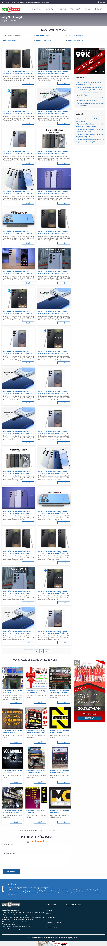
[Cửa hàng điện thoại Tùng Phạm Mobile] (60, 678)
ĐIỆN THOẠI (61, 9)
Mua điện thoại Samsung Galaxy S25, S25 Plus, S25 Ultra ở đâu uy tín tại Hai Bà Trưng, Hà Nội (53, 512)
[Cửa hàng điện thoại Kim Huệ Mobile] (12, 718)
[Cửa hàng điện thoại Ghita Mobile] (12, 678)
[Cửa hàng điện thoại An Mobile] (36, 798)
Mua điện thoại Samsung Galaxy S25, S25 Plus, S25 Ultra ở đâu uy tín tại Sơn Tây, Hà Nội (53, 392)
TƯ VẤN (87, 9)
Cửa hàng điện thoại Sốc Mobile (12, 772)
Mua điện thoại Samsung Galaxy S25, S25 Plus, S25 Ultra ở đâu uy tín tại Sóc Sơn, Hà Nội (53, 153)
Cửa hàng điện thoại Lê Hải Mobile (36, 692)
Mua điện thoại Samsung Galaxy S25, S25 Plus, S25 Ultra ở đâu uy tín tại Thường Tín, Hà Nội (53, 73)
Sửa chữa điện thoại (75, 40)
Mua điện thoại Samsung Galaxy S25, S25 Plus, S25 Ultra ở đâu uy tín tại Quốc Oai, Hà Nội (18, 193)
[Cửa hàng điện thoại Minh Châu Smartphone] (60, 798)
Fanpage (102, 2)
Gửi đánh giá (11, 871)
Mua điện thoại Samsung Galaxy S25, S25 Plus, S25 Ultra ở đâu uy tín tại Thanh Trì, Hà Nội (18, 113)
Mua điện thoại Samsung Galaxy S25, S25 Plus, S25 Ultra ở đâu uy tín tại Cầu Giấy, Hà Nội (53, 552)
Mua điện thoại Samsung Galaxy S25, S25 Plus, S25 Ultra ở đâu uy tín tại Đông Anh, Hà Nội (53, 312)
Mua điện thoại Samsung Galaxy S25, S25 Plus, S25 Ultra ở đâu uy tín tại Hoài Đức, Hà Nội (53, 273)
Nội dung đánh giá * (9, 853)
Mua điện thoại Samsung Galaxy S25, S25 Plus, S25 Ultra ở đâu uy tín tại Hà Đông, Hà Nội (18, 472)
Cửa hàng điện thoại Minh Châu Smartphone (59, 812)
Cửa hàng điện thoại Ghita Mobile (12, 692)
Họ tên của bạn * (8, 844)
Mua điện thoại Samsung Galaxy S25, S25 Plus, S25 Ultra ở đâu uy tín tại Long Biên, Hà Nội (18, 592)
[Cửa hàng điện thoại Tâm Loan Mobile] (36, 758)
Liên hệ (48, 913)
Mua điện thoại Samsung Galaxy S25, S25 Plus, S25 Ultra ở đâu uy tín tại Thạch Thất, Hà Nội (18, 153)
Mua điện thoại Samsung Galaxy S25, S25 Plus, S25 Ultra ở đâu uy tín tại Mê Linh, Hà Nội (18, 273)
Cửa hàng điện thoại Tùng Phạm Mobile (59, 692)
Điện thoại (14, 21)
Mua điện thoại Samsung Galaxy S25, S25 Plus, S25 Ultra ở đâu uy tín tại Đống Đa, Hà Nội (18, 552)
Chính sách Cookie (52, 928)
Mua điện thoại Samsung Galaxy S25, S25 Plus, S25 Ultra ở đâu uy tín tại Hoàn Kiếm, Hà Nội (18, 632)
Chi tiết (28, 83)
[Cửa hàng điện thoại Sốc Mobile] (12, 758)
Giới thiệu (49, 910)
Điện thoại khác (9, 40)
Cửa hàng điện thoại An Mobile (36, 812)
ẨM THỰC (49, 9)
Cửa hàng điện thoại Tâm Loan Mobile (36, 772)
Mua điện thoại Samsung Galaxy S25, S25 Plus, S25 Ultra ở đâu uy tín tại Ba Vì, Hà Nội (18, 392)
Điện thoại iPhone (43, 35)
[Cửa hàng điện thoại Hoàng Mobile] (60, 758)
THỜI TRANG (36, 9)
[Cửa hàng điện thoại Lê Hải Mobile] (36, 678)
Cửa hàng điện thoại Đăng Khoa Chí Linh (36, 732)
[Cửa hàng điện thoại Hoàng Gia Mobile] (12, 798)
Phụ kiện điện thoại (43, 40)
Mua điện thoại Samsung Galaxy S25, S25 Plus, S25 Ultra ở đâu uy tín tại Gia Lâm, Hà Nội (18, 312)
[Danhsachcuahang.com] (11, 9)
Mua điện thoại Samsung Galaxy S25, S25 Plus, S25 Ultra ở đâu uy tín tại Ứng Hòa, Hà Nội (18, 73)
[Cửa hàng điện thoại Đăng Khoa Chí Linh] (36, 718)
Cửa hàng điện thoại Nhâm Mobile (59, 732)
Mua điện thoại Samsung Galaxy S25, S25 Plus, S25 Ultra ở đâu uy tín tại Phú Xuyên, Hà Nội (18, 233)
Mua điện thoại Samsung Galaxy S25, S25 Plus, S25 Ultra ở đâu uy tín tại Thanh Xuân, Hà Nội (53, 472)
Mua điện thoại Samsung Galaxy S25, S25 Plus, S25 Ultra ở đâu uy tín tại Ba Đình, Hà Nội (53, 632)
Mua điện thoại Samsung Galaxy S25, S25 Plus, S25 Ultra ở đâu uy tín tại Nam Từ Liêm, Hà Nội (18, 432)
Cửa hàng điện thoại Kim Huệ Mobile (12, 732)
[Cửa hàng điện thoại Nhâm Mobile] (60, 718)
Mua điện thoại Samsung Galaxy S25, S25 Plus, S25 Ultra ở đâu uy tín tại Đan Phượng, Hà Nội (18, 352)
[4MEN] (89, 73)
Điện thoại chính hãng (76, 35)
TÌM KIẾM (99, 9)
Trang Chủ (5, 21)
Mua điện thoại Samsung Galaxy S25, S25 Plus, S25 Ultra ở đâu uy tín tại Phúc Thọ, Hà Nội (53, 193)
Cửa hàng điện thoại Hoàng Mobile (59, 772)
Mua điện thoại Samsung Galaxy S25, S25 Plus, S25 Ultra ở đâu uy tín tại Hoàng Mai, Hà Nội (18, 512)
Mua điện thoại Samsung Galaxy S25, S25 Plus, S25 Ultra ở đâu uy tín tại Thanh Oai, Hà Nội (53, 113)
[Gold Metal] (89, 721)
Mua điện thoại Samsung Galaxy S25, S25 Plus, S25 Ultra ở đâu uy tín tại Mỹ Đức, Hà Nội (53, 233)
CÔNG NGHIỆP (75, 9)
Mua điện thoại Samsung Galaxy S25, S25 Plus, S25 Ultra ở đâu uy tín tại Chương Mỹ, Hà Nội (53, 352)
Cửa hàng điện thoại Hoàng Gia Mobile (12, 812)
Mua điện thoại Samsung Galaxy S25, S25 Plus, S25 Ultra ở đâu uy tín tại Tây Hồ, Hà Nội (53, 592)
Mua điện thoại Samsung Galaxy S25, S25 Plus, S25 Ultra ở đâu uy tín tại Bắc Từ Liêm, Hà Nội (53, 432)
